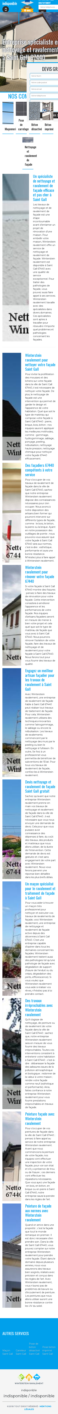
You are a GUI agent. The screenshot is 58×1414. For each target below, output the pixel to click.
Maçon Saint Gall (7, 1352)
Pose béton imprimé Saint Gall (49, 1350)
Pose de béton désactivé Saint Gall (34, 1348)
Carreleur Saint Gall (21, 1352)
